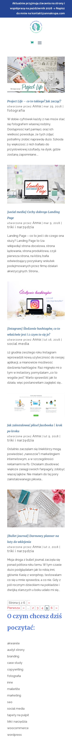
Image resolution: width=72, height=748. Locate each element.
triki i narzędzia (20, 227)
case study (14, 663)
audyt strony (16, 650)
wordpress (14, 735)
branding (13, 656)
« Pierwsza (18, 605)
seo (9, 702)
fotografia (16, 110)
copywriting (15, 669)
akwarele (13, 643)
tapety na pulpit (18, 715)
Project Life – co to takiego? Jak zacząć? (34, 101)
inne (10, 682)
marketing (14, 695)
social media (18, 344)
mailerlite (13, 689)
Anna (36, 106)
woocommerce (18, 728)
